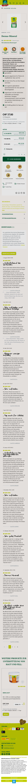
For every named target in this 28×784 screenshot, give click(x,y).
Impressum (24, 757)
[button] (14, 781)
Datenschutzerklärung (16, 757)
